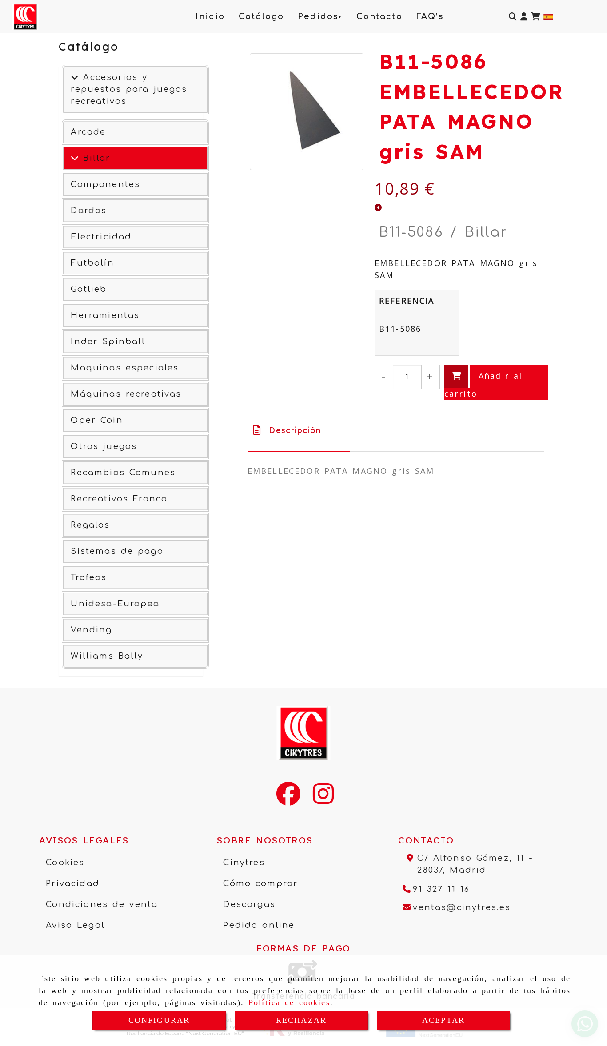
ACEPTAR (443, 1020)
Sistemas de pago (117, 551)
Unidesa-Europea (115, 603)
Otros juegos (104, 446)
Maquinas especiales (125, 367)
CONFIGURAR (159, 1020)
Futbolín (92, 263)
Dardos (89, 210)
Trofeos (89, 577)
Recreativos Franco (119, 498)
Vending (91, 629)
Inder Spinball (108, 341)
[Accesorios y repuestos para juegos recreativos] (75, 77)
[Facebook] (288, 799)
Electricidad (101, 236)
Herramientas (105, 315)
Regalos (90, 525)
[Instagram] (323, 799)
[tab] (299, 430)
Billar (94, 158)
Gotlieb (89, 289)
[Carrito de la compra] (535, 16)
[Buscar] (513, 16)
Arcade (88, 131)
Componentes (105, 184)
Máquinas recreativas (126, 394)
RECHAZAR (301, 1020)
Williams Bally (107, 656)
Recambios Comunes (123, 472)
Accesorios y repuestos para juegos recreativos (129, 89)
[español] (548, 15)
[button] (524, 16)
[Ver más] (75, 158)
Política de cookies (289, 1002)
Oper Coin (97, 420)
